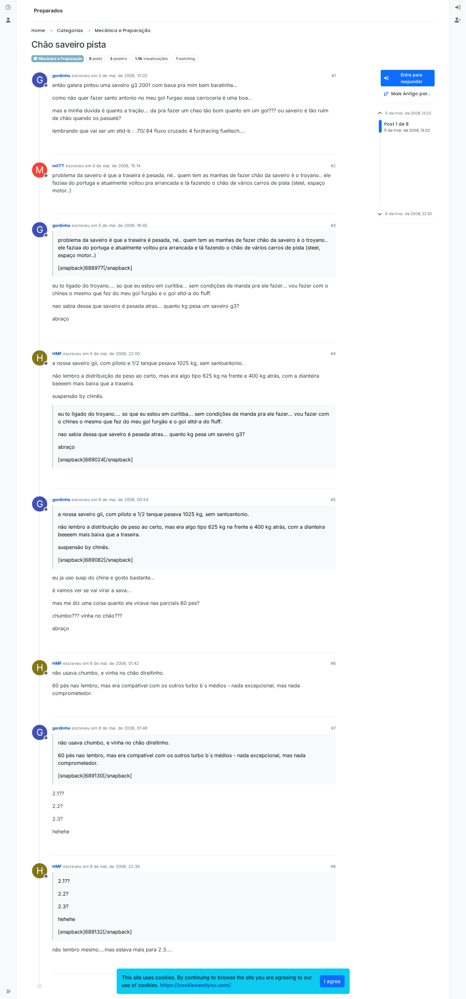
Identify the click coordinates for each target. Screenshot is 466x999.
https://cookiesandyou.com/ (195, 985)
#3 (333, 225)
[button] (8, 991)
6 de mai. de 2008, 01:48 (123, 728)
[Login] (457, 8)
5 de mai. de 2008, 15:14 (116, 165)
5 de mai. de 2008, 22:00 (115, 353)
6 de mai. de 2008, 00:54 (123, 499)
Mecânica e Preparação (60, 58)
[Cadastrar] (457, 20)
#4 (333, 353)
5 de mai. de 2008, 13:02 (123, 75)
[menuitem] (457, 8)
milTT (58, 165)
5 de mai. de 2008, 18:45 (123, 225)
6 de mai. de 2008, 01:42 (114, 663)
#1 (334, 75)
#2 (333, 165)
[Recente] (8, 8)
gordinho (61, 75)
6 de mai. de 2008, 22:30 (115, 866)
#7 (333, 728)
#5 (333, 499)
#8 (333, 866)
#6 (333, 663)
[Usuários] (8, 20)
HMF (57, 353)
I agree (332, 981)
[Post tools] (330, 147)
